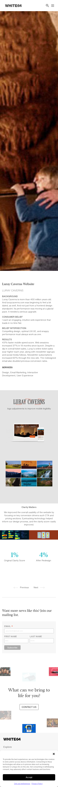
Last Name (36, 636)
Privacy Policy (37, 783)
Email (8, 626)
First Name (10, 636)
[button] (53, 754)
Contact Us (29, 707)
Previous (24, 587)
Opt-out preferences (22, 783)
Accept (29, 777)
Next (36, 587)
